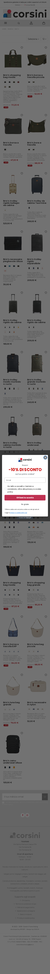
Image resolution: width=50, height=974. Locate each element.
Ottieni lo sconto (25, 497)
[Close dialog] (45, 457)
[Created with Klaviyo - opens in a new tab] (25, 518)
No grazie (25, 504)
